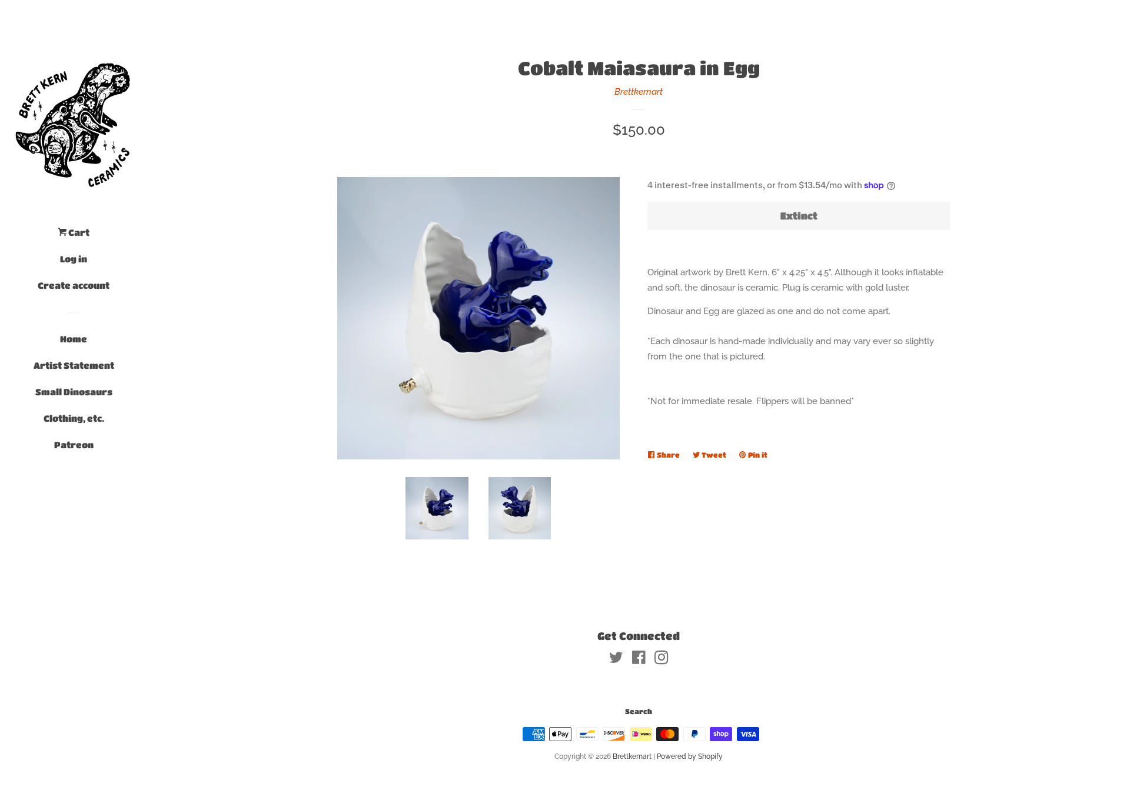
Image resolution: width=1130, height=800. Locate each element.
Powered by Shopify (690, 756)
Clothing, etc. (74, 418)
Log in (73, 259)
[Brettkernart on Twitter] (616, 660)
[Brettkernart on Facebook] (639, 660)
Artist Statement (74, 365)
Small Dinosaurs (73, 391)
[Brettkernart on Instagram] (661, 660)
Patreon (74, 444)
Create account (73, 285)
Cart (78, 232)
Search (638, 711)
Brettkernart (638, 91)
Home (73, 339)
